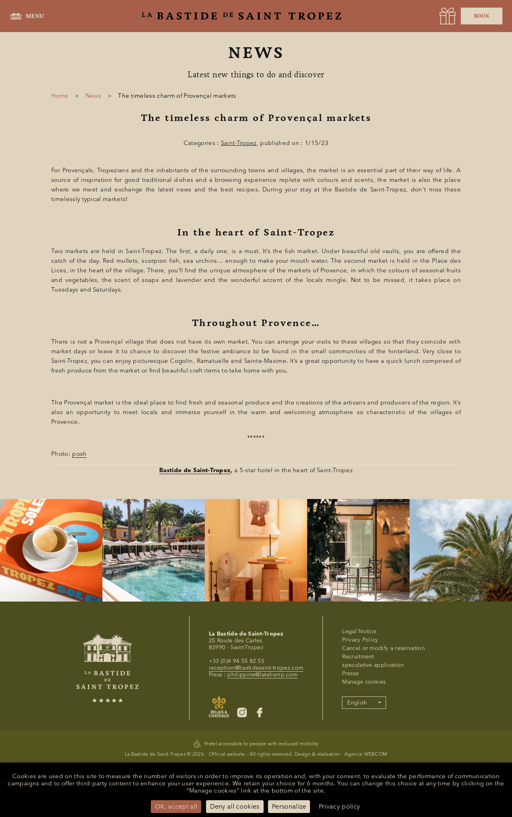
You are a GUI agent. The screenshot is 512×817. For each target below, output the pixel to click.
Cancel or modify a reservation (383, 648)
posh (79, 453)
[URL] (447, 16)
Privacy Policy (360, 639)
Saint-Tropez (239, 143)
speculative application (373, 665)
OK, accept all (176, 806)
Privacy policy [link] (339, 806)
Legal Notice (359, 631)
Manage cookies (364, 681)
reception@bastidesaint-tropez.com (256, 667)
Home (59, 95)
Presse (350, 673)
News (93, 95)
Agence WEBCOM (365, 754)
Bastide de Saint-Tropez (194, 470)
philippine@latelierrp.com (262, 674)
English (357, 702)
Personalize (289, 806)
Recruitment (358, 656)
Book (481, 16)
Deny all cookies (235, 806)
